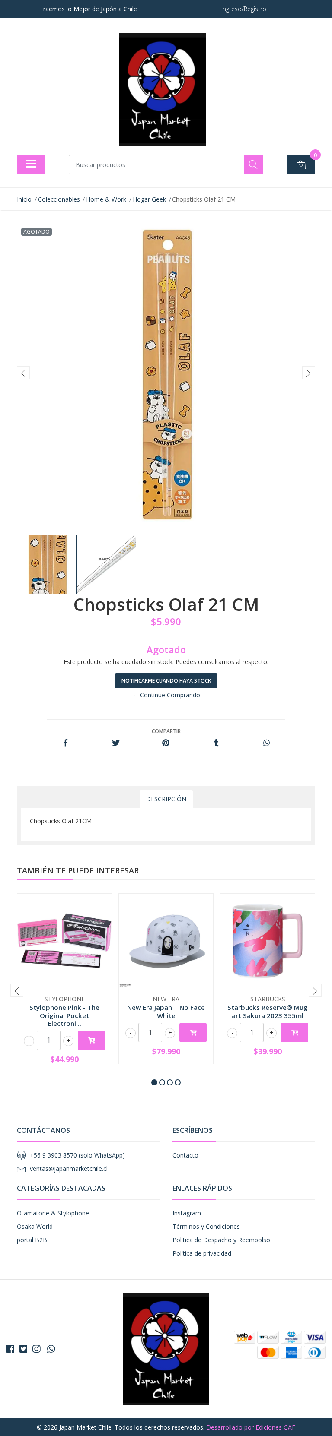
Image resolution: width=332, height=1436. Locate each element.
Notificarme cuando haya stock (166, 680)
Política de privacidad (201, 1253)
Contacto (185, 1155)
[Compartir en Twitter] (115, 743)
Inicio (24, 199)
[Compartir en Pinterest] (165, 743)
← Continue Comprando (166, 695)
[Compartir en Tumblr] (216, 743)
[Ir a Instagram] (36, 1349)
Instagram (186, 1213)
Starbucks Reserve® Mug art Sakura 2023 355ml (267, 1011)
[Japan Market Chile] (162, 89)
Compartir (166, 731)
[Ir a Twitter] (23, 1349)
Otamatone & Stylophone (53, 1213)
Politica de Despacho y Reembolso (221, 1240)
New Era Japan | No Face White (166, 1011)
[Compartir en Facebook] (65, 743)
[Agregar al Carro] (91, 1040)
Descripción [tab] (166, 799)
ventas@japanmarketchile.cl (69, 1168)
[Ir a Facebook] (10, 1349)
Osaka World (35, 1226)
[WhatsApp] (51, 1349)
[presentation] (23, 372)
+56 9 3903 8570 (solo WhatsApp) (77, 1155)
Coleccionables (59, 199)
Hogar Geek (149, 199)
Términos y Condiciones (206, 1226)
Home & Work (106, 199)
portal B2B (32, 1240)
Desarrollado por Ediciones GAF (250, 1427)
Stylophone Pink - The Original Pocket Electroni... (64, 1015)
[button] (154, 1082)
